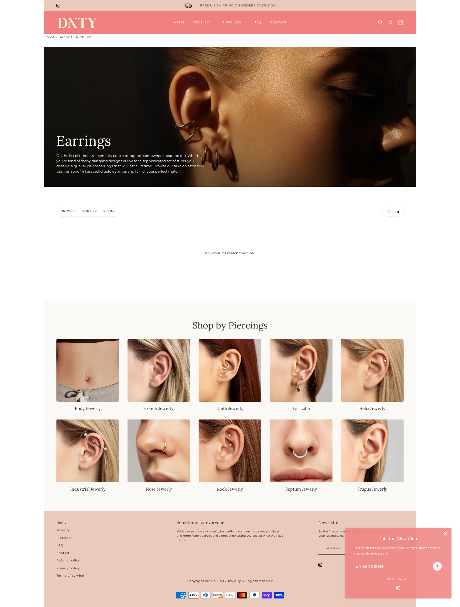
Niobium (84, 37)
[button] (387, 211)
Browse (68, 211)
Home (49, 37)
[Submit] (437, 566)
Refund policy (68, 560)
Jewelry (63, 530)
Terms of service (70, 575)
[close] (445, 533)
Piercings (64, 538)
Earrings (65, 37)
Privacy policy (68, 568)
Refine (109, 211)
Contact (62, 553)
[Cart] (401, 23)
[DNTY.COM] (77, 22)
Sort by (89, 211)
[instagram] (58, 6)
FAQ (60, 545)
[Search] (380, 23)
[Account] (390, 23)
